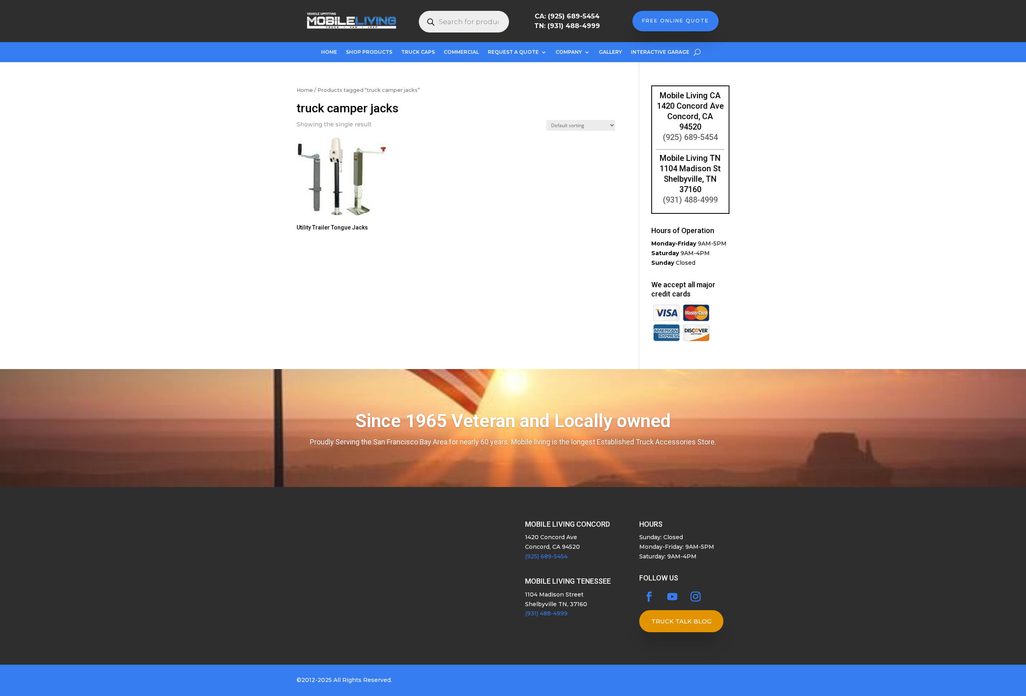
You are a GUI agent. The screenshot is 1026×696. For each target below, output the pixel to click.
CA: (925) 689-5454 (567, 16)
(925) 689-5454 (690, 137)
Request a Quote (513, 52)
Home (329, 52)
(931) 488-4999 (690, 200)
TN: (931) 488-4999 (567, 26)
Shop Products (369, 52)
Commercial (461, 52)
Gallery (610, 52)
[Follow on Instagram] (696, 597)
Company (568, 52)
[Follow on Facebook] (649, 597)
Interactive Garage (660, 52)
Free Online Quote (675, 21)
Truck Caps (418, 52)
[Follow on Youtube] (672, 597)
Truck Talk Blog (681, 621)
